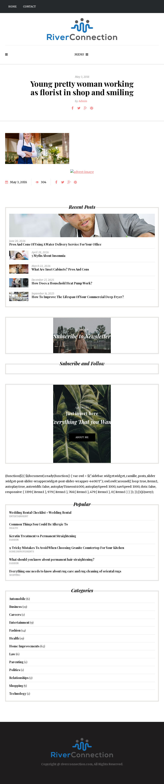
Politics (14, 670)
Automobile (17, 599)
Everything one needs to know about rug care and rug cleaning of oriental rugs (65, 571)
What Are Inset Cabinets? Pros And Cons (60, 269)
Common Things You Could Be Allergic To (38, 524)
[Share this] (72, 108)
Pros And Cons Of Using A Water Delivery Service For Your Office (55, 244)
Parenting (16, 662)
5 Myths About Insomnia (48, 256)
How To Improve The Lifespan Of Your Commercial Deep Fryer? (78, 297)
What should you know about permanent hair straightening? (51, 559)
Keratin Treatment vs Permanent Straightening (42, 536)
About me (82, 437)
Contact (29, 6)
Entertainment (18, 516)
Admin (83, 101)
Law (12, 654)
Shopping (14, 575)
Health (13, 528)
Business (15, 607)
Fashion (14, 539)
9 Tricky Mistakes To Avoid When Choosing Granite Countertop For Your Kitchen (66, 548)
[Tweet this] (79, 108)
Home (12, 6)
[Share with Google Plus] (85, 108)
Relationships (19, 678)
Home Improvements (21, 551)
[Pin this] (91, 108)
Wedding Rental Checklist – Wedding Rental (40, 512)
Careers (15, 615)
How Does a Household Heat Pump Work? (62, 283)
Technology (17, 694)
